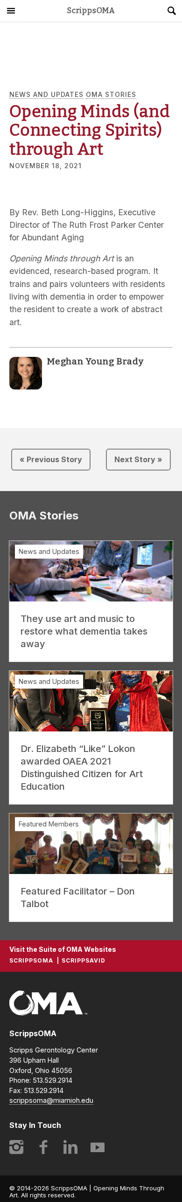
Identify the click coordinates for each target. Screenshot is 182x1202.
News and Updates (46, 94)
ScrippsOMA (91, 10)
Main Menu (10, 10)
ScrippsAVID (83, 960)
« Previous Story (51, 459)
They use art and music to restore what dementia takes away (84, 631)
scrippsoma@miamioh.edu (51, 1100)
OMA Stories (111, 94)
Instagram (16, 1147)
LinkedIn (70, 1147)
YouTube (98, 1147)
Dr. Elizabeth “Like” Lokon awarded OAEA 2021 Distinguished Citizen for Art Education (82, 767)
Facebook (43, 1147)
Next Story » (138, 459)
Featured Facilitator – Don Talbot (78, 897)
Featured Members (49, 824)
